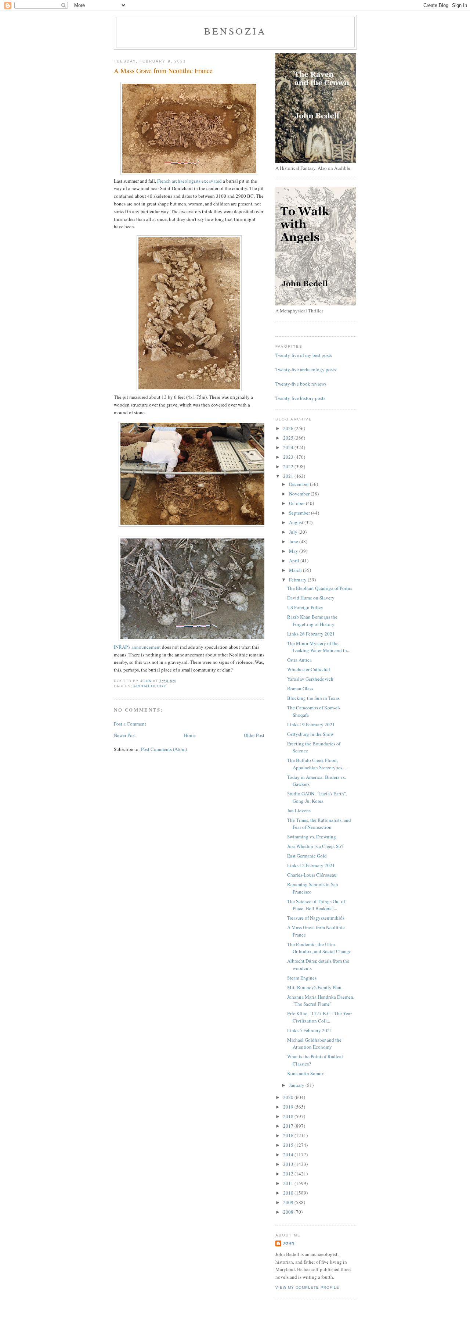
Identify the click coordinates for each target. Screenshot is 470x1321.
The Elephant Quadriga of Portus (319, 588)
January (297, 1085)
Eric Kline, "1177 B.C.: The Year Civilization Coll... (319, 1017)
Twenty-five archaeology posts (305, 369)
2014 (288, 1154)
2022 (288, 466)
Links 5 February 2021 (309, 1030)
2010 (288, 1192)
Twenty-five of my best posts (303, 355)
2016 (288, 1135)
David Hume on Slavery (311, 597)
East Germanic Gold (307, 855)
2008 (288, 1212)
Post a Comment (130, 723)
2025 (288, 437)
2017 (288, 1126)
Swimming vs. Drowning (311, 836)
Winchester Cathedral (308, 669)
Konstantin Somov (305, 1073)
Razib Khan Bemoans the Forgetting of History (312, 620)
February (298, 579)
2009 (288, 1202)
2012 (288, 1173)
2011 (288, 1183)
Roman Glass (300, 688)
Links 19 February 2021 (311, 724)
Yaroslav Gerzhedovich (310, 679)
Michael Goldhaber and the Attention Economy (314, 1043)
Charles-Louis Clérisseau (312, 874)
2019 (288, 1106)
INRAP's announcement (137, 647)
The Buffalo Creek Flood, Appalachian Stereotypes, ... (317, 764)
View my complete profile (307, 1287)
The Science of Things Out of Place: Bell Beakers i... (316, 905)
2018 (288, 1116)
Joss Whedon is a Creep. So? (315, 846)
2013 (288, 1164)
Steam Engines (302, 977)
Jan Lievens (299, 810)
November (300, 493)
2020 (288, 1097)
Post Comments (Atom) (164, 749)
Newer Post (125, 735)
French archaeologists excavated (189, 181)
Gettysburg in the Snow (310, 734)
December (299, 484)
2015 (288, 1145)
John (288, 1243)
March (296, 570)
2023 (288, 457)
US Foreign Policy (305, 607)
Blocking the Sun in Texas (313, 698)
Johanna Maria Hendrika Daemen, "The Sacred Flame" (320, 1000)
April (294, 560)
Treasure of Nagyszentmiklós (315, 917)
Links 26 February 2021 (311, 633)
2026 (288, 428)
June (294, 541)
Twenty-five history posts (300, 398)
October (297, 503)
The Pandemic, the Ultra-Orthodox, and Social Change (319, 948)
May (294, 551)
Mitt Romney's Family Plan (314, 987)
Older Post (254, 735)
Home (190, 735)
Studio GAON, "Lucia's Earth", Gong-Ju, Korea (317, 797)
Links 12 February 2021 (311, 865)
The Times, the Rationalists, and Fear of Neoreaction (319, 824)
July (294, 532)
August (296, 522)
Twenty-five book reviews (300, 383)
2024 (288, 447)
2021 (288, 476)
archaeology (149, 686)
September (300, 512)
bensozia (235, 31)
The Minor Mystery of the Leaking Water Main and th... (318, 647)
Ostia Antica (299, 659)
